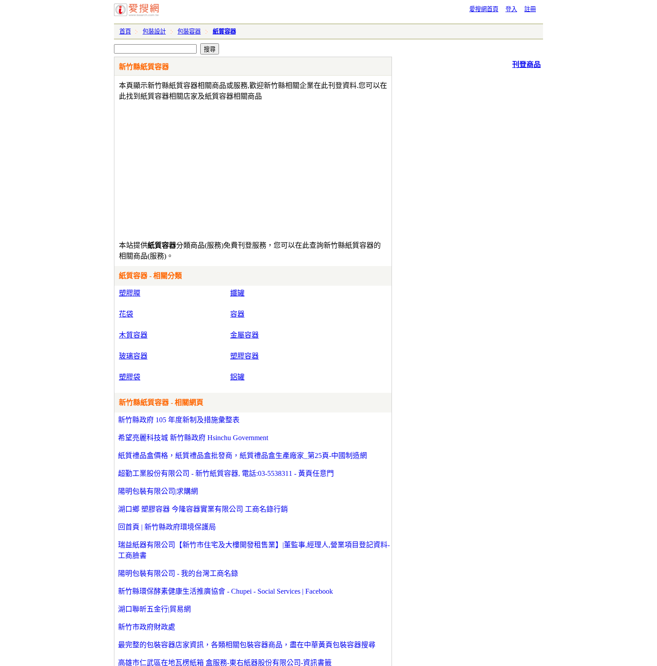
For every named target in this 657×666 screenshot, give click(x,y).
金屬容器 (244, 335)
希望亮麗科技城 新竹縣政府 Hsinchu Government (193, 437)
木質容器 (133, 335)
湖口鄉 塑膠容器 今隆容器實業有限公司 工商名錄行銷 (203, 509)
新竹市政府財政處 (146, 627)
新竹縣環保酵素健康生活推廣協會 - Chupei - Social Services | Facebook (225, 591)
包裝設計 (154, 31)
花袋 (126, 314)
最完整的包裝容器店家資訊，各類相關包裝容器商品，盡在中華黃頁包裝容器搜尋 (246, 645)
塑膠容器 (244, 356)
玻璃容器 (133, 356)
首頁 (125, 31)
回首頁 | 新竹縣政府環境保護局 (167, 527)
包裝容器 (189, 31)
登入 (511, 9)
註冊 (530, 9)
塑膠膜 (129, 293)
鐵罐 (237, 293)
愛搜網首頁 (483, 9)
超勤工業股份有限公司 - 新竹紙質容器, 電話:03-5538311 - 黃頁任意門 (226, 473)
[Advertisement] (227, 168)
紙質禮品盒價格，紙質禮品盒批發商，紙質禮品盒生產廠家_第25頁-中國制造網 (242, 455)
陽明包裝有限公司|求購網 (158, 491)
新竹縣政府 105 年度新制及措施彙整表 (179, 420)
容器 (237, 314)
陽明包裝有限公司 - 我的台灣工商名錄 (178, 573)
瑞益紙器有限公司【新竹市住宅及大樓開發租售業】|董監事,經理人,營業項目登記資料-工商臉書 (254, 550)
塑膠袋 (129, 377)
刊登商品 (526, 64)
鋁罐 (237, 377)
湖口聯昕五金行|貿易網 (154, 609)
